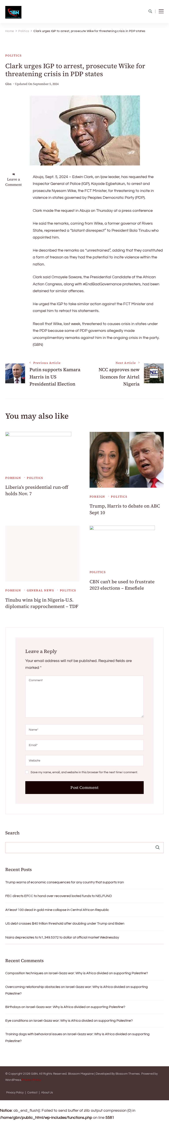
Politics (13, 55)
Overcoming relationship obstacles (32, 987)
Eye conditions (16, 1020)
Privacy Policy (31, 1080)
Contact (32, 1092)
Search (12, 833)
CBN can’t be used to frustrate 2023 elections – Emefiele (122, 584)
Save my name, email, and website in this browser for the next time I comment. (84, 772)
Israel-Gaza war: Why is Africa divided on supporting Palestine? (98, 973)
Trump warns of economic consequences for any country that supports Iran (64, 882)
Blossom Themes (128, 1073)
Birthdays (13, 1007)
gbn (8, 84)
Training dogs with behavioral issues (33, 1034)
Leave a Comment (13, 182)
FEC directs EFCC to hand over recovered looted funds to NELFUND (58, 896)
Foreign (13, 478)
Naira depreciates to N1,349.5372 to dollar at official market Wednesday (62, 937)
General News (40, 590)
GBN (34, 1073)
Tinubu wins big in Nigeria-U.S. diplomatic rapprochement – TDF (41, 603)
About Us (47, 1092)
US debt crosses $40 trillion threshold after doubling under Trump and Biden (64, 923)
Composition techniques (24, 973)
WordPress (13, 1080)
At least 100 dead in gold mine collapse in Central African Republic (57, 910)
